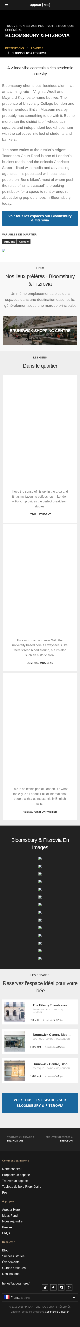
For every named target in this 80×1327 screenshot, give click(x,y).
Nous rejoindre (12, 1221)
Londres (37, 48)
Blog (5, 1250)
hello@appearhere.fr (16, 1283)
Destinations (14, 48)
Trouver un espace (15, 1180)
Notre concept (11, 1169)
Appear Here (11, 1209)
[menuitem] (14, 48)
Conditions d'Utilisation (57, 1311)
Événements (10, 1262)
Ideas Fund (10, 1215)
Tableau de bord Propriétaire (21, 1186)
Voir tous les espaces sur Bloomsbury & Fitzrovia (40, 218)
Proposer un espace (16, 1175)
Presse (7, 1227)
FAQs (6, 1233)
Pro (4, 1192)
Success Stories (13, 1256)
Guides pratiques (14, 1268)
